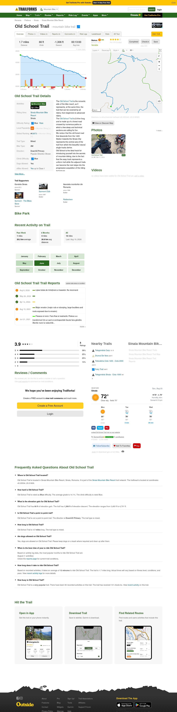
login (159, 9)
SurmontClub (98, 437)
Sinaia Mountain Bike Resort (103, 480)
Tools (70, 702)
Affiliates (81, 702)
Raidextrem (68, 199)
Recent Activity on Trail (32, 225)
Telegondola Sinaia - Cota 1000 (108, 374)
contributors (119, 437)
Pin (107, 427)
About (44, 698)
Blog (59, 702)
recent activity (133, 585)
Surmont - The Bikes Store (23, 202)
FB (93, 427)
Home (19, 15)
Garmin (71, 707)
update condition (75, 283)
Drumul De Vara (101, 355)
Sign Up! (71, 698)
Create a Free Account (50, 405)
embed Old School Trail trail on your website (105, 432)
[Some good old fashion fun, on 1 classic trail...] (108, 144)
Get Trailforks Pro (152, 15)
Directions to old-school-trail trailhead (105, 117)
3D (159, 101)
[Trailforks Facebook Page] (17, 698)
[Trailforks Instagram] (21, 698)
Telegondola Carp (102, 350)
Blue (38, 123)
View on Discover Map (103, 123)
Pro (58, 698)
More (104, 15)
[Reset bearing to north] (159, 69)
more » (83, 326)
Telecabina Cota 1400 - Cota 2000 (109, 361)
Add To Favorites (122, 445)
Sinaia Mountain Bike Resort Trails (143, 350)
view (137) (144, 46)
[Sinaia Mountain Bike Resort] (157, 27)
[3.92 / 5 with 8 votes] (115, 39)
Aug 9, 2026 (97, 42)
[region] (126, 80)
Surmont (109, 437)
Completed (133, 41)
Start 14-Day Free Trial (101, 3)
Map (28, 15)
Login (50, 414)
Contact (45, 707)
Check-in (145, 41)
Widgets (60, 707)
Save (156, 41)
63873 (34, 133)
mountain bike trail (64, 26)
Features (45, 702)
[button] (39, 635)
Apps (95, 15)
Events (85, 15)
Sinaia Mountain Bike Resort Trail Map (144, 354)
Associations (85, 698)
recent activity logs (34, 573)
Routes (48, 15)
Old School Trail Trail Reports (37, 283)
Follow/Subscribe (102, 445)
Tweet (100, 427)
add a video (139, 175)
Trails (37, 15)
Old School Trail (66, 101)
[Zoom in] (159, 62)
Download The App (126, 698)
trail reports (23, 381)
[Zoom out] (159, 65)
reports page (31, 558)
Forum (84, 707)
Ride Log (73, 15)
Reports (59, 15)
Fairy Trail (99, 369)
